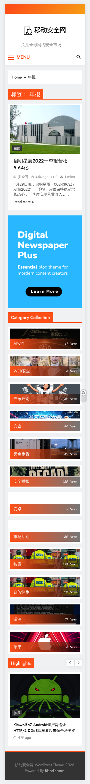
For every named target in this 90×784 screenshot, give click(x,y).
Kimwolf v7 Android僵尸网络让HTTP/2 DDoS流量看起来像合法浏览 (44, 727)
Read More (22, 202)
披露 (17, 148)
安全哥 (23, 177)
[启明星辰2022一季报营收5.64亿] (45, 129)
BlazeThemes (54, 770)
